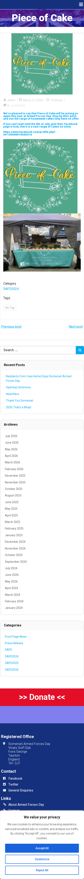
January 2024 (14, 607)
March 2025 (12, 522)
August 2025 (13, 495)
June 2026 (12, 442)
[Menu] (80, 4)
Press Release (14, 643)
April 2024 (11, 588)
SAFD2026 (12, 669)
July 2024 (11, 568)
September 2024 (16, 561)
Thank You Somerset (19, 400)
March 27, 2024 (33, 100)
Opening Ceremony (18, 387)
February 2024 (14, 601)
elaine (11, 100)
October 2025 (13, 489)
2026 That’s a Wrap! (18, 407)
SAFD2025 (12, 663)
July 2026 (11, 436)
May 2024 (11, 581)
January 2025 (14, 535)
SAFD (8, 649)
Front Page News (16, 636)
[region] (42, 844)
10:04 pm (57, 100)
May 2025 (11, 508)
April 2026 (11, 455)
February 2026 (14, 469)
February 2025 (14, 528)
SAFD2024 (11, 289)
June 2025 (12, 502)
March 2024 (12, 594)
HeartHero (12, 394)
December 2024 (15, 541)
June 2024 (12, 574)
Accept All (42, 848)
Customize (42, 859)
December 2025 (15, 475)
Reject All (42, 870)
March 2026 (12, 462)
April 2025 (11, 515)
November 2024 (15, 548)
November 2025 (15, 482)
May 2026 (11, 449)
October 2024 (13, 555)
